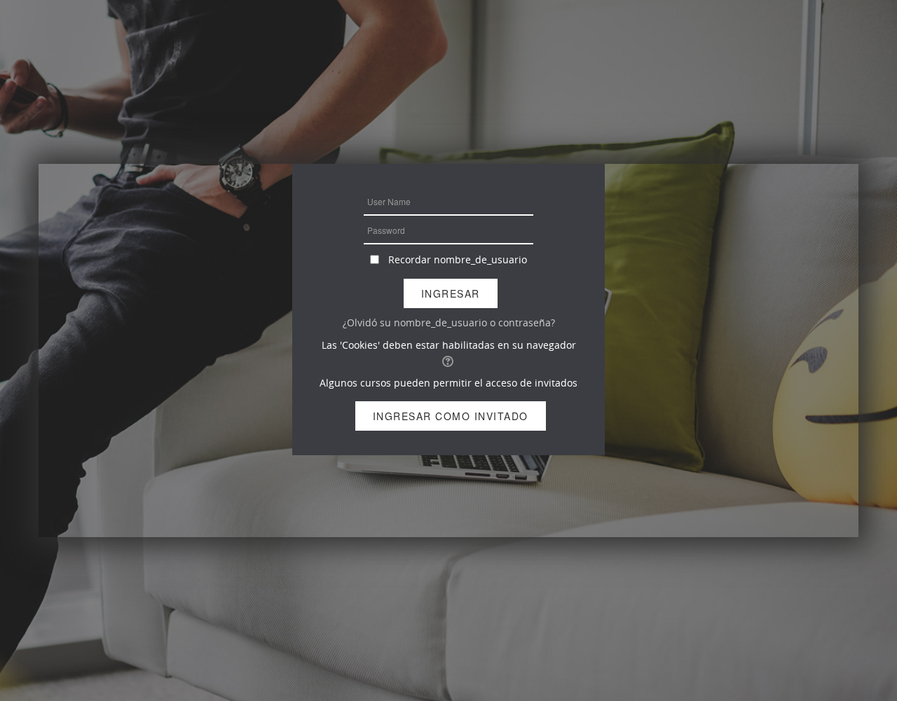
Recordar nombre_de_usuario (457, 259)
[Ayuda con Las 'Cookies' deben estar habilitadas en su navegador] (449, 360)
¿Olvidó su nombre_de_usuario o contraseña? (449, 322)
